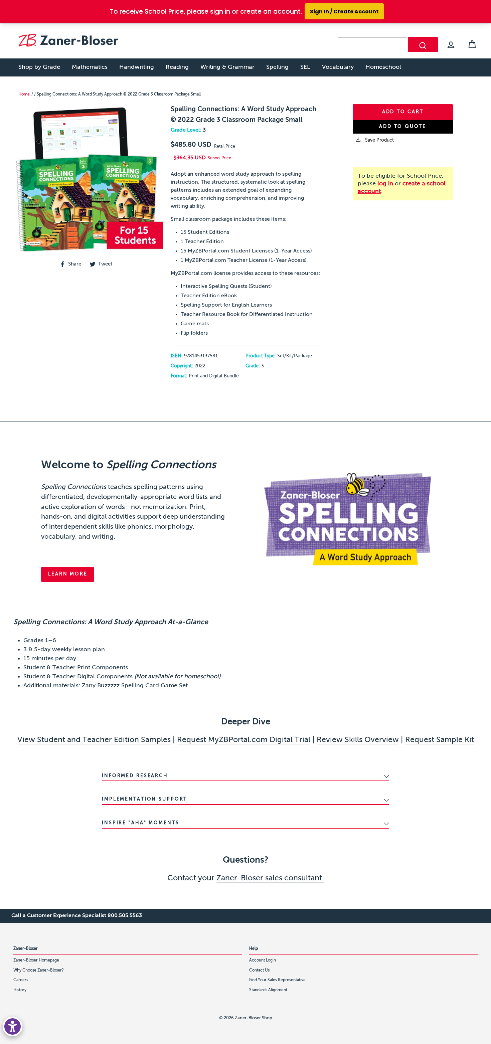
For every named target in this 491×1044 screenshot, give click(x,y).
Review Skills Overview (358, 740)
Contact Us (259, 971)
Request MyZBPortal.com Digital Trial (243, 740)
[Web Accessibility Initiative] (12, 1026)
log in (386, 184)
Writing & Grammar (227, 67)
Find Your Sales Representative (277, 980)
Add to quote (402, 126)
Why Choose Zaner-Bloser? (38, 971)
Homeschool (383, 67)
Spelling (277, 67)
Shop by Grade (39, 67)
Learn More (67, 574)
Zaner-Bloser (25, 949)
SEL (305, 67)
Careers (20, 980)
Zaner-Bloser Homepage (36, 961)
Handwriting (136, 67)
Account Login (262, 961)
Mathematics (90, 67)
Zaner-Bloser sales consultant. (270, 878)
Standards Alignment (268, 990)
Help (253, 949)
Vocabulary (338, 67)
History (19, 990)
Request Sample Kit (439, 740)
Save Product (379, 140)
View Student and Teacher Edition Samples (94, 740)
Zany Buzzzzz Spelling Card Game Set (135, 686)
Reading (177, 67)
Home (24, 95)
